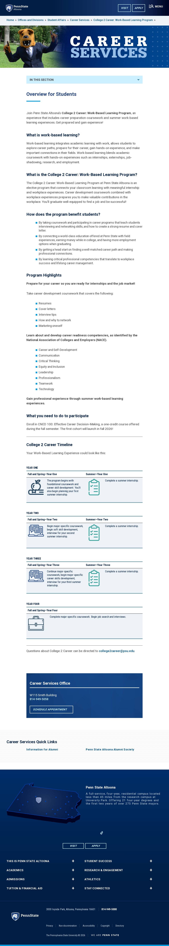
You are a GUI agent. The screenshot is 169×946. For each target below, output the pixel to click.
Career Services (79, 20)
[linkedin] (93, 833)
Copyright (105, 925)
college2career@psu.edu (116, 651)
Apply (139, 8)
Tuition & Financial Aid (25, 888)
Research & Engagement (103, 870)
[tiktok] (101, 833)
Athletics (92, 879)
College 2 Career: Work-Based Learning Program (123, 20)
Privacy (49, 925)
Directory (120, 925)
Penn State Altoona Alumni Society (110, 749)
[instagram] (76, 833)
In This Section (42, 79)
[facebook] (67, 833)
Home (10, 20)
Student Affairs (57, 20)
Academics (15, 870)
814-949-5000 (109, 909)
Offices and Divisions (31, 20)
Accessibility (89, 925)
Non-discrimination (68, 925)
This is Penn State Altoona (28, 861)
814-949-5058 (39, 699)
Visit (124, 8)
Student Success (98, 861)
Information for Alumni (42, 749)
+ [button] (73, 861)
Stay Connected (97, 888)
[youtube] (84, 833)
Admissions (16, 879)
